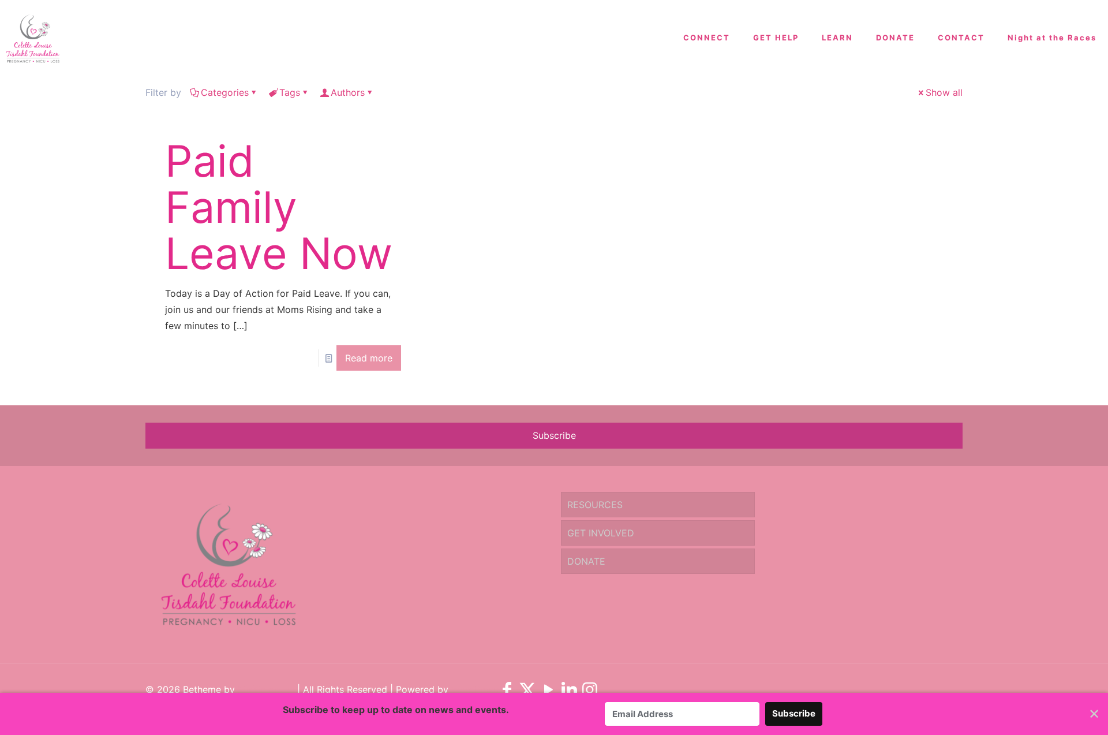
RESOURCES (595, 504)
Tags (289, 92)
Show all (944, 92)
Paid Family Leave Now (278, 207)
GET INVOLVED (600, 533)
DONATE (586, 561)
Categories (225, 92)
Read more (368, 358)
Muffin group (266, 689)
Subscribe (554, 435)
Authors (348, 92)
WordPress (474, 689)
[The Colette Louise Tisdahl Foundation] (32, 37)
